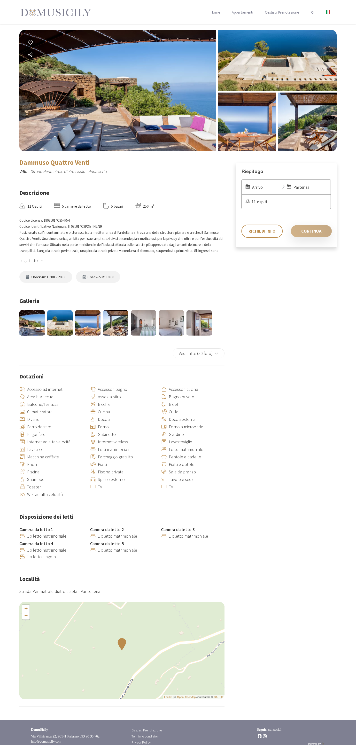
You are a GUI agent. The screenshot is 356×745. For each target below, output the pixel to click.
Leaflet (168, 697)
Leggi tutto (28, 260)
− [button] (26, 616)
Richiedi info (262, 231)
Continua (311, 231)
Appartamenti (242, 12)
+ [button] (26, 608)
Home (215, 12)
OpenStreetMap (186, 697)
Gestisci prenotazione (282, 12)
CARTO (218, 697)
